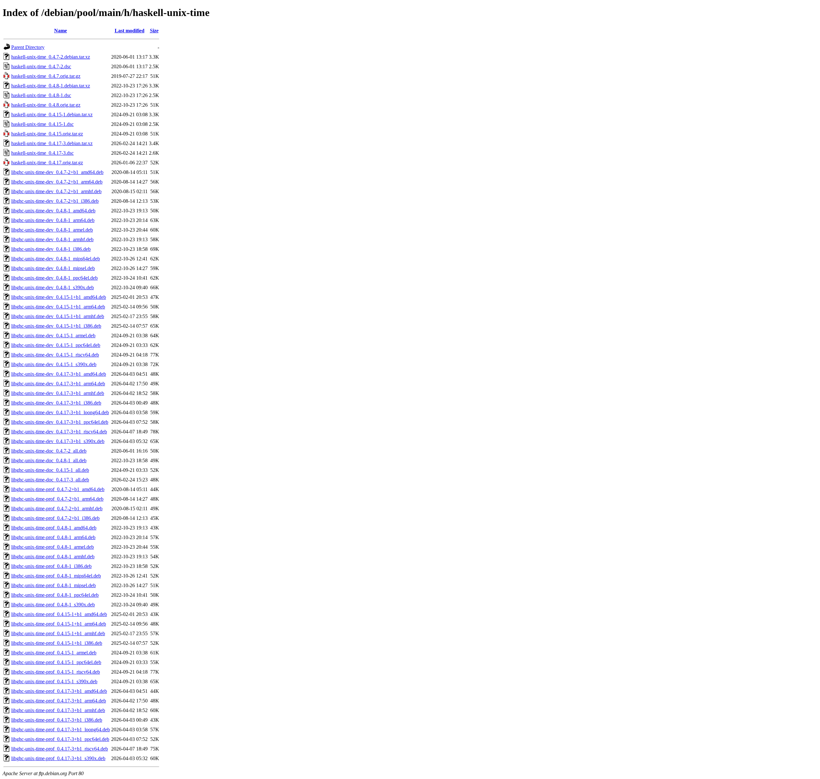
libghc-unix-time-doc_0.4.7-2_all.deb (48, 451)
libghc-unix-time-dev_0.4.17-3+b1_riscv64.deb (59, 431)
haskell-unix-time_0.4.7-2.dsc (41, 66)
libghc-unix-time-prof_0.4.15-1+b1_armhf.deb (58, 633)
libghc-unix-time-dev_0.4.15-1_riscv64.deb (55, 354)
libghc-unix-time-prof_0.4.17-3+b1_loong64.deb (60, 729)
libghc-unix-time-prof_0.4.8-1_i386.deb (51, 566)
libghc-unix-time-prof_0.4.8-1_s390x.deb (53, 604)
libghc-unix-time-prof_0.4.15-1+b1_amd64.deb (59, 614)
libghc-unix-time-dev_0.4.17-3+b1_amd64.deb (58, 374)
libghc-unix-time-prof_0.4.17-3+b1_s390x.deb (58, 758)
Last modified (129, 30)
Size (154, 30)
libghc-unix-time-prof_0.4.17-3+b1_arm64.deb (58, 700)
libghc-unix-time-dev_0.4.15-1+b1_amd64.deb (58, 297)
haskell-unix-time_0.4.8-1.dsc (41, 95)
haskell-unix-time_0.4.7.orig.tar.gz (45, 76)
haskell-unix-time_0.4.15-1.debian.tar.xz (52, 114)
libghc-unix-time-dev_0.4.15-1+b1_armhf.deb (57, 316)
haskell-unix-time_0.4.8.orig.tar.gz (45, 105)
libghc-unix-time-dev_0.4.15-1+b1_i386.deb (56, 326)
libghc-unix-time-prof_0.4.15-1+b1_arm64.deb (58, 624)
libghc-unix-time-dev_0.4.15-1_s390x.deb (53, 364)
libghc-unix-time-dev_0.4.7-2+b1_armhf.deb (56, 191)
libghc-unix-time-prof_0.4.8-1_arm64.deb (53, 537)
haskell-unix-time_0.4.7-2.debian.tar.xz (50, 57)
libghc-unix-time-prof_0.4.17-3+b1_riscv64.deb (59, 748)
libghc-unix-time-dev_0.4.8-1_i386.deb (51, 249)
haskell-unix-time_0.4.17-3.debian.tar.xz (52, 143)
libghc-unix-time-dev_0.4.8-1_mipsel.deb (53, 268)
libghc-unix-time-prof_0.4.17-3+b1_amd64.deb (59, 691)
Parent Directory (28, 47)
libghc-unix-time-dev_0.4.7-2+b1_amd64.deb (57, 172)
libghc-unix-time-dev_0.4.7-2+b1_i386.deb (55, 201)
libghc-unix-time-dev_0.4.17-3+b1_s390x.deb (57, 441)
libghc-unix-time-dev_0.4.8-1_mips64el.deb (55, 258)
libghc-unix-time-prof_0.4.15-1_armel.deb (53, 652)
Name (60, 30)
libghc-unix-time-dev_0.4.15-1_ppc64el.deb (55, 345)
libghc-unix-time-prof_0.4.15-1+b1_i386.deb (56, 643)
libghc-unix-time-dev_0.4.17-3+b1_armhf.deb (57, 393)
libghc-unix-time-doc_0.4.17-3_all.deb (50, 479)
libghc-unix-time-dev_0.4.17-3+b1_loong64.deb (60, 412)
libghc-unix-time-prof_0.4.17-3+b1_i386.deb (56, 720)
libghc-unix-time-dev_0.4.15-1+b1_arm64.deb (58, 306)
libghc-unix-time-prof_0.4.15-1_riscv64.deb (55, 672)
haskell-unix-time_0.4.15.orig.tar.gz (47, 133)
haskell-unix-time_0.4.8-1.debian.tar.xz (50, 85)
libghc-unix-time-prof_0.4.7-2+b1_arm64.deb (57, 499)
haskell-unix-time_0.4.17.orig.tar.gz (47, 162)
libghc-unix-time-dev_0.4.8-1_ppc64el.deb (54, 278)
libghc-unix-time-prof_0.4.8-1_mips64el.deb (56, 575)
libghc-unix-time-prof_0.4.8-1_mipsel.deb (53, 585)
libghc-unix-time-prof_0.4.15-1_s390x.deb (54, 681)
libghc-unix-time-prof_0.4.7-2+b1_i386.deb (55, 518)
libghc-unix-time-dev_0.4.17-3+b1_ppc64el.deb (59, 422)
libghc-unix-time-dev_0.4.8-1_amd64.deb (53, 210)
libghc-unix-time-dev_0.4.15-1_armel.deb (53, 335)
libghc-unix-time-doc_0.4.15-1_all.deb (50, 470)
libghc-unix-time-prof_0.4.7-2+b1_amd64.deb (57, 489)
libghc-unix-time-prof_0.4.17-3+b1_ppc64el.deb (60, 739)
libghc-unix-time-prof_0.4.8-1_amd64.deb (53, 527)
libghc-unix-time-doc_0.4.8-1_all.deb (48, 460)
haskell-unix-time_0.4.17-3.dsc (42, 153)
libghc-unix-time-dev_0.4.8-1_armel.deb (52, 230)
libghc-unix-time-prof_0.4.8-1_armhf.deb (52, 556)
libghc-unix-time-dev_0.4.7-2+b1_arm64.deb (56, 181)
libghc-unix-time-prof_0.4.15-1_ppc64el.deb (56, 662)
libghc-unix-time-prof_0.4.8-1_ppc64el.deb (55, 595)
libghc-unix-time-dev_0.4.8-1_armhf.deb (52, 239)
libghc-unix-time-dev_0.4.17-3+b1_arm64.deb (58, 383)
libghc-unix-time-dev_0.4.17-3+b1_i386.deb (56, 403)
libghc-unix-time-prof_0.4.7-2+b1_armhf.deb (56, 508)
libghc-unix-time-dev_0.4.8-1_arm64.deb (52, 220)
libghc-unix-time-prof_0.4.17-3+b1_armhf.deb (58, 710)
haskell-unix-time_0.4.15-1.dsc (42, 124)
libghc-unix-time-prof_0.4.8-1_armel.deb (52, 547)
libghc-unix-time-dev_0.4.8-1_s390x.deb (52, 287)
